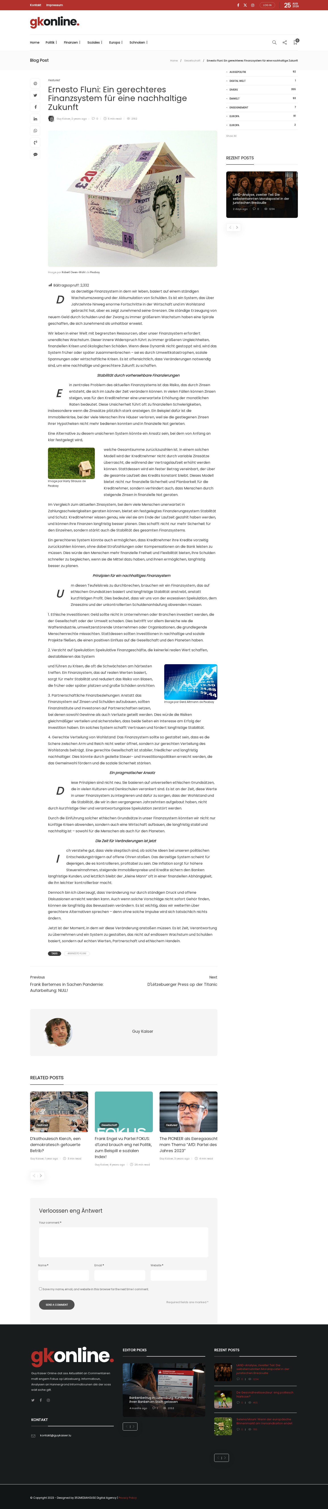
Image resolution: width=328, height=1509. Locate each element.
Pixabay (95, 272)
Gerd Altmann (189, 702)
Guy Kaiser (63, 118)
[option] (59, 1127)
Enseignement (263, 107)
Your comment (50, 1222)
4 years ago (117, 1164)
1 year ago (51, 1158)
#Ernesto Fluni (77, 953)
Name (43, 1265)
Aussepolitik (263, 72)
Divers (263, 89)
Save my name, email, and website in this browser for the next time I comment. (96, 1289)
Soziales (93, 42)
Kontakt (35, 5)
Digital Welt (263, 81)
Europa (114, 42)
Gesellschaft (192, 60)
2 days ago (240, 209)
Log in (267, 5)
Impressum (54, 5)
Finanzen (71, 42)
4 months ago (138, 1408)
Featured (54, 80)
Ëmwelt (263, 98)
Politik (50, 42)
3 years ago (181, 1158)
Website (157, 1265)
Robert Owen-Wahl (73, 272)
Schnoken (137, 42)
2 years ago (79, 118)
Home (34, 42)
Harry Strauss (72, 481)
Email (99, 1265)
